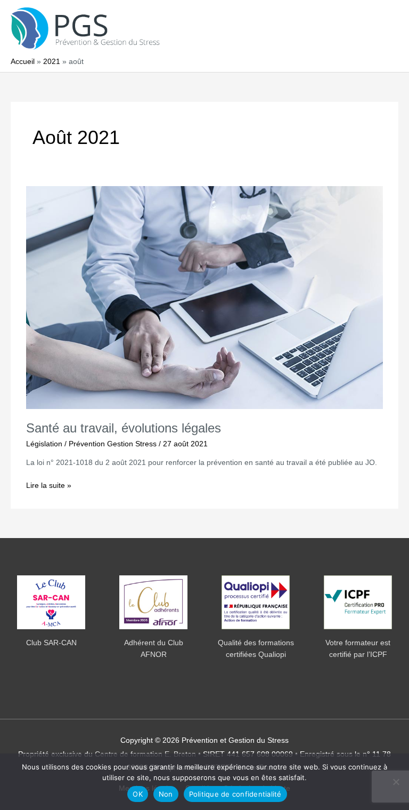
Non (166, 794)
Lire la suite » (48, 486)
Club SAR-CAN (51, 643)
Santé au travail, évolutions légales (123, 428)
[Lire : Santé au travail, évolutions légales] (204, 297)
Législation (44, 444)
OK (138, 794)
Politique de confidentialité (235, 794)
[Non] (395, 781)
